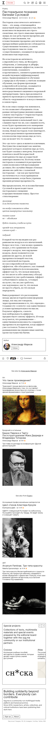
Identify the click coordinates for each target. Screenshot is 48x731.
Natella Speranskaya (10, 568)
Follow (15, 348)
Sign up (8, 716)
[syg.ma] (3, 2)
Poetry (5, 9)
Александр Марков (10, 18)
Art (3, 378)
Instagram (29, 721)
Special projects (12, 625)
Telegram (18, 721)
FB (22, 721)
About (16, 716)
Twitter (41, 721)
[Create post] (32, 2)
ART (4, 563)
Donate (10, 3)
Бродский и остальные (11, 430)
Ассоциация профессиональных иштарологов (21, 502)
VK (24, 721)
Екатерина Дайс (8, 508)
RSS (44, 721)
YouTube (35, 721)
